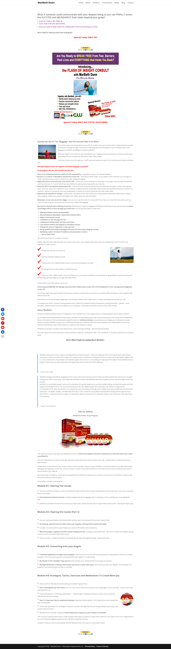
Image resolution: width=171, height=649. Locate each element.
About (88, 3)
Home (81, 3)
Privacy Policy (90, 646)
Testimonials (107, 3)
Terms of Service (102, 646)
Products (96, 3)
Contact (130, 3)
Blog (123, 3)
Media (116, 3)
